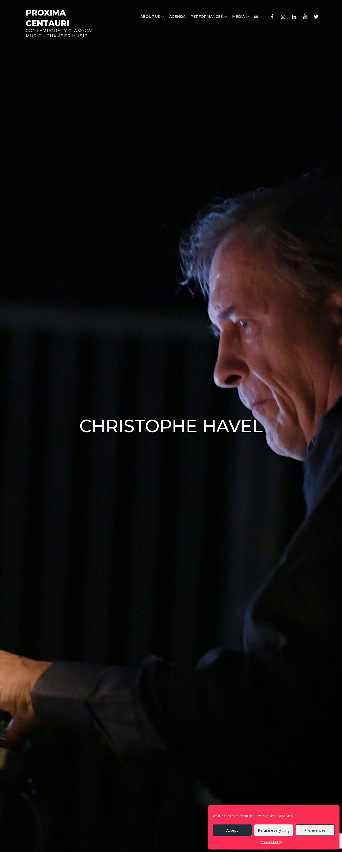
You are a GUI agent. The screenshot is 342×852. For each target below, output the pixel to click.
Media (238, 16)
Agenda (177, 16)
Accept (232, 830)
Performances (207, 16)
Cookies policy (271, 842)
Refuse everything (274, 830)
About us (150, 16)
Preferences (315, 830)
